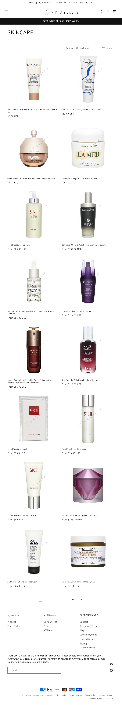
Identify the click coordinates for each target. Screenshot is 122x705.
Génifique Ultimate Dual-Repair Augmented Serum (84, 245)
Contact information (106, 695)
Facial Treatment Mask (17, 449)
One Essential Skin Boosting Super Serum (80, 380)
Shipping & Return (89, 626)
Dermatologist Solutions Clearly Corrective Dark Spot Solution (30, 312)
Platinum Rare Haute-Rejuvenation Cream (80, 515)
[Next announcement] (116, 21)
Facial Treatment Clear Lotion (74, 449)
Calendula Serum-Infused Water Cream (79, 582)
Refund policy (90, 695)
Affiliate (48, 630)
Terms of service (75, 695)
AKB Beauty (32, 695)
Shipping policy (96, 698)
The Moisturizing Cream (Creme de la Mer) (80, 178)
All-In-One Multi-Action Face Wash (22, 582)
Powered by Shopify (45, 695)
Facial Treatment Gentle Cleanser (21, 515)
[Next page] (81, 599)
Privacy (83, 643)
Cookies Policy (87, 647)
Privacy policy (61, 695)
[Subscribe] (57, 670)
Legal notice (110, 698)
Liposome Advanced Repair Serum (77, 311)
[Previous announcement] (6, 21)
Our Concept (50, 621)
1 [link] (41, 599)
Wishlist (11, 621)
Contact (84, 621)
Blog (46, 626)
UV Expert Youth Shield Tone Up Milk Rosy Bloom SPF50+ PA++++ (32, 110)
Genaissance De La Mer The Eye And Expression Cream (31, 178)
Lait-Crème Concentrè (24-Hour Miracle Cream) (82, 109)
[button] (6, 11)
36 (73, 599)
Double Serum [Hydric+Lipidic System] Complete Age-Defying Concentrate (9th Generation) (30, 381)
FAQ (82, 630)
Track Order (13, 626)
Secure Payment (88, 634)
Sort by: (69, 48)
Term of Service (88, 639)
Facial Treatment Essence (18, 245)
